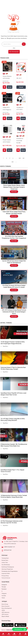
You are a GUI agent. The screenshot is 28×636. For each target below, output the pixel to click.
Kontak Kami (5, 560)
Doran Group (5, 604)
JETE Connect (5, 614)
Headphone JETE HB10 (19, 108)
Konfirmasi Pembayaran (8, 567)
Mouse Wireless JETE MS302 (7, 77)
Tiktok (3, 597)
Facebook (4, 589)
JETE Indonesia (5, 612)
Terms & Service (6, 578)
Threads (4, 586)
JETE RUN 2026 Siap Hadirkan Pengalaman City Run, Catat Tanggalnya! (14, 232)
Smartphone (4, 326)
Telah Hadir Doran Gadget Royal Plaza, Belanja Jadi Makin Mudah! (14, 207)
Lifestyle (3, 506)
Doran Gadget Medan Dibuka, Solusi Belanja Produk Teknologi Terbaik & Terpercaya (14, 182)
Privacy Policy (5, 575)
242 (12, 161)
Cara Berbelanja (6, 564)
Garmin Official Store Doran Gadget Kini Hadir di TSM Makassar (14, 256)
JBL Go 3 (18, 78)
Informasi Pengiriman (7, 569)
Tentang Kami (5, 558)
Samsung (3, 480)
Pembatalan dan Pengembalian (10, 571)
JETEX (3, 610)
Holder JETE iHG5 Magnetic (7, 108)
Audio (2, 429)
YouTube (4, 595)
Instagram (4, 584)
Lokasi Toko (5, 562)
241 (23, 158)
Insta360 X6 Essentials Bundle (19, 140)
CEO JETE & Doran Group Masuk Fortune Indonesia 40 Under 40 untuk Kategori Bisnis (14, 306)
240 (20, 158)
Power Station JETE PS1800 (7, 141)
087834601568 (7, 550)
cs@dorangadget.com (9, 546)
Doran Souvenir (5, 606)
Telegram (4, 593)
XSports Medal (5, 616)
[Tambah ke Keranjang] (4, 87)
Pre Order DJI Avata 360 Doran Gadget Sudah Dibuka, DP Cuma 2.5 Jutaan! (14, 281)
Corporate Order (6, 573)
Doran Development (7, 608)
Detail (9, 87)
